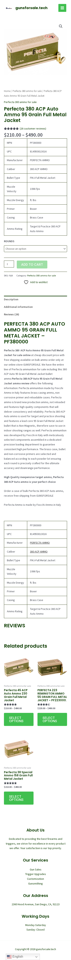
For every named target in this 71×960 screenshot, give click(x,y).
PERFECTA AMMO (40, 542)
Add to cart (32, 264)
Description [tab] (11, 299)
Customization (35, 879)
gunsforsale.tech (31, 7)
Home (7, 91)
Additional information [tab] (18, 307)
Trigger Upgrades (35, 874)
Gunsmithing (35, 883)
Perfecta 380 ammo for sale (27, 91)
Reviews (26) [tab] (11, 314)
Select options (16, 719)
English (17, 956)
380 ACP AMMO (39, 551)
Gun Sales (35, 869)
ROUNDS (9, 241)
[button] (60, 26)
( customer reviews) (33, 128)
